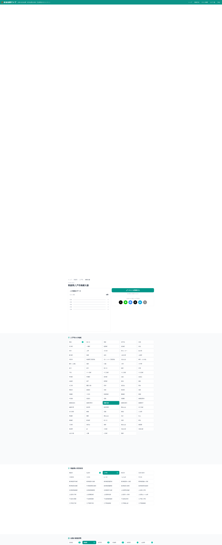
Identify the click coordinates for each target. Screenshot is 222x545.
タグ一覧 (212, 2)
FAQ (218, 2)
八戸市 (81, 279)
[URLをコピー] (145, 302)
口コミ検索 (205, 2)
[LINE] (125, 302)
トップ (190, 2)
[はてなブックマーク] (140, 302)
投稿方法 (196, 2)
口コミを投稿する (134, 290)
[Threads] (135, 302)
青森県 (75, 279)
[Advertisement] (133, 319)
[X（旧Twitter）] (121, 302)
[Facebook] (130, 302)
